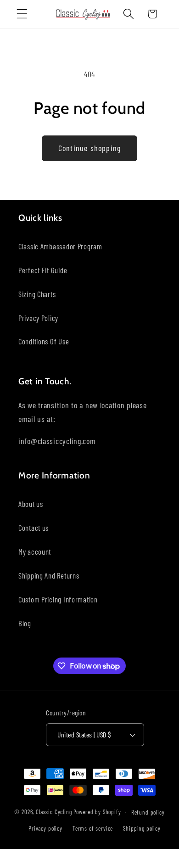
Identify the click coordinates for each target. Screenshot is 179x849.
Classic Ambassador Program (60, 246)
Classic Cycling (54, 811)
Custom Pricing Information (58, 599)
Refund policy (148, 812)
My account (34, 551)
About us (30, 503)
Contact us (33, 527)
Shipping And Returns (48, 575)
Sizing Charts (37, 293)
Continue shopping (89, 148)
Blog (24, 623)
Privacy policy (45, 828)
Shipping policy (142, 828)
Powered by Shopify (97, 811)
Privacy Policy (38, 317)
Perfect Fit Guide (42, 270)
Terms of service (93, 828)
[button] (22, 14)
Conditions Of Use (43, 341)
